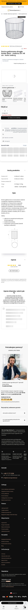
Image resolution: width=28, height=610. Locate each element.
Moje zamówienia (5, 527)
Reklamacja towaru (6, 500)
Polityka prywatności (6, 512)
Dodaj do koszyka (15, 118)
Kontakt (3, 564)
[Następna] (26, 2)
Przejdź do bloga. (7, 386)
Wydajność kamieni (6, 539)
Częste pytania (4, 510)
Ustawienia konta (5, 531)
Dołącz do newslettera (8, 581)
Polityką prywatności (10, 586)
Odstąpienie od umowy (7, 498)
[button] (14, 170)
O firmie (3, 554)
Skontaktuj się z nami (14, 3)
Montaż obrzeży (5, 541)
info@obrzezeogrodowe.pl (10, 478)
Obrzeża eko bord (5, 556)
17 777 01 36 (6, 399)
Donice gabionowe (23, 13)
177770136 (22, 7)
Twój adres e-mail (6, 579)
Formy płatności (5, 493)
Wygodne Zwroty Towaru (7, 491)
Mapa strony (4, 560)
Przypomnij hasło (5, 525)
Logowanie (4, 522)
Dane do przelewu (5, 562)
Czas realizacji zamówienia (8, 489)
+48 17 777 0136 (8, 474)
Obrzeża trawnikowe (6, 558)
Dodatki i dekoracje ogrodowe (10, 13)
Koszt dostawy (4, 495)
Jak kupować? (4, 508)
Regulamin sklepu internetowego (9, 514)
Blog (2, 546)
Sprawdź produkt (17, 332)
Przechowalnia (4, 529)
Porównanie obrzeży (6, 543)
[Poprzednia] (1, 2)
